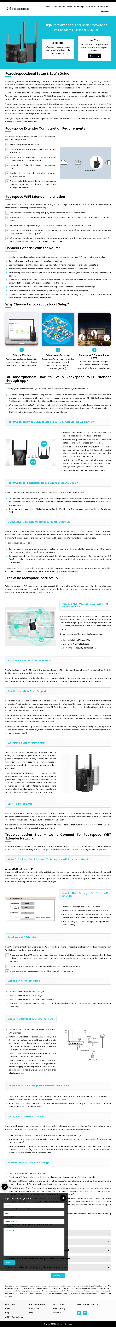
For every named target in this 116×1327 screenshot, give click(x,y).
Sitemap (57, 1313)
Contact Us (104, 12)
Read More (58, 1275)
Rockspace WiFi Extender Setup (90, 6)
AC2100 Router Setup (14, 1317)
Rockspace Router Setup (64, 6)
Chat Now (94, 56)
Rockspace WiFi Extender (63, 1003)
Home (48, 6)
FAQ (107, 6)
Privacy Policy (59, 1308)
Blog (31, 1313)
